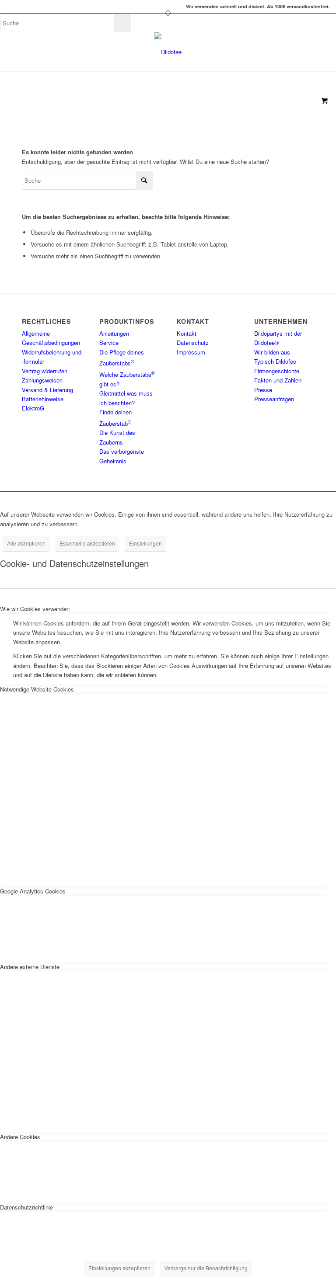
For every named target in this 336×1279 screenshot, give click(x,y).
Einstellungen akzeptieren (119, 1268)
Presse (263, 390)
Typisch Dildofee (275, 361)
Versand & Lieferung (47, 390)
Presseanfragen (274, 399)
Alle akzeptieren (26, 543)
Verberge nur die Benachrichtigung (206, 1268)
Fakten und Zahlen (277, 380)
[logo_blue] (168, 52)
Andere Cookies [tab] (20, 1137)
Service (109, 342)
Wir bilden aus (272, 352)
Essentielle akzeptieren (87, 543)
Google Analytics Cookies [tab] (33, 891)
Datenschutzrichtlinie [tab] (26, 1207)
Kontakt (186, 333)
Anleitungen (114, 333)
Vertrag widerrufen (44, 371)
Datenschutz (193, 342)
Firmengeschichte (276, 371)
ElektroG (33, 408)
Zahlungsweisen (42, 380)
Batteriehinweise (42, 399)
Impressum (191, 352)
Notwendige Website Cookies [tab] (37, 689)
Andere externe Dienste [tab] (30, 967)
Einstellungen (145, 543)
